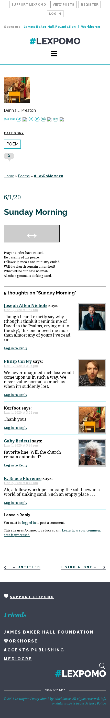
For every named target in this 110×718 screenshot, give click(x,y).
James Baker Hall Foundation (50, 27)
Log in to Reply (15, 348)
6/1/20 (12, 197)
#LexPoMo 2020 (48, 176)
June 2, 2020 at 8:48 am (21, 483)
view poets (63, 4)
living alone (77, 567)
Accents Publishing (34, 650)
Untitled (28, 567)
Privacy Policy (95, 703)
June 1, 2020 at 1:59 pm (21, 310)
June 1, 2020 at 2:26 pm (21, 366)
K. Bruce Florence (22, 478)
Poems (24, 176)
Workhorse (91, 27)
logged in (29, 523)
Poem (12, 144)
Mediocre (18, 659)
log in (55, 14)
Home (9, 176)
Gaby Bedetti (17, 441)
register (89, 4)
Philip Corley (18, 361)
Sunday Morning (35, 212)
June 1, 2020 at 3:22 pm (21, 412)
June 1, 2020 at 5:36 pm (21, 445)
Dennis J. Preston (20, 110)
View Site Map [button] (55, 690)
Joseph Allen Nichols (25, 305)
